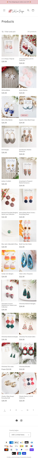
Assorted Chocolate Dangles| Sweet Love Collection (10, 213)
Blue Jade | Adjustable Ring (9, 244)
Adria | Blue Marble (7, 120)
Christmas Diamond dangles (27, 303)
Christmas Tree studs (8, 366)
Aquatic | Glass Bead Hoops (27, 120)
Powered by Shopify (25, 457)
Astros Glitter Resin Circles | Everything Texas (27, 213)
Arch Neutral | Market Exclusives (25, 150)
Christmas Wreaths (24, 366)
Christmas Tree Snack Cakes (27, 336)
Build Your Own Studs (25, 244)
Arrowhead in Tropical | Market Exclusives (26, 182)
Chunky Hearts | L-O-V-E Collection (26, 397)
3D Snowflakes (6, 90)
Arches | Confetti (6, 181)
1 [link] (4, 410)
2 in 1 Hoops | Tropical (8, 58)
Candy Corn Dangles (7, 274)
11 (27, 410)
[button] (4, 10)
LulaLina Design (15, 457)
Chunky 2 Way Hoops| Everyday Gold (8, 397)
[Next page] (33, 410)
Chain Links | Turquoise (26, 274)
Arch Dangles (5, 149)
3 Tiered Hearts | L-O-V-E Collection (26, 59)
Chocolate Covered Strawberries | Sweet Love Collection (9, 305)
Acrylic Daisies (23, 90)
